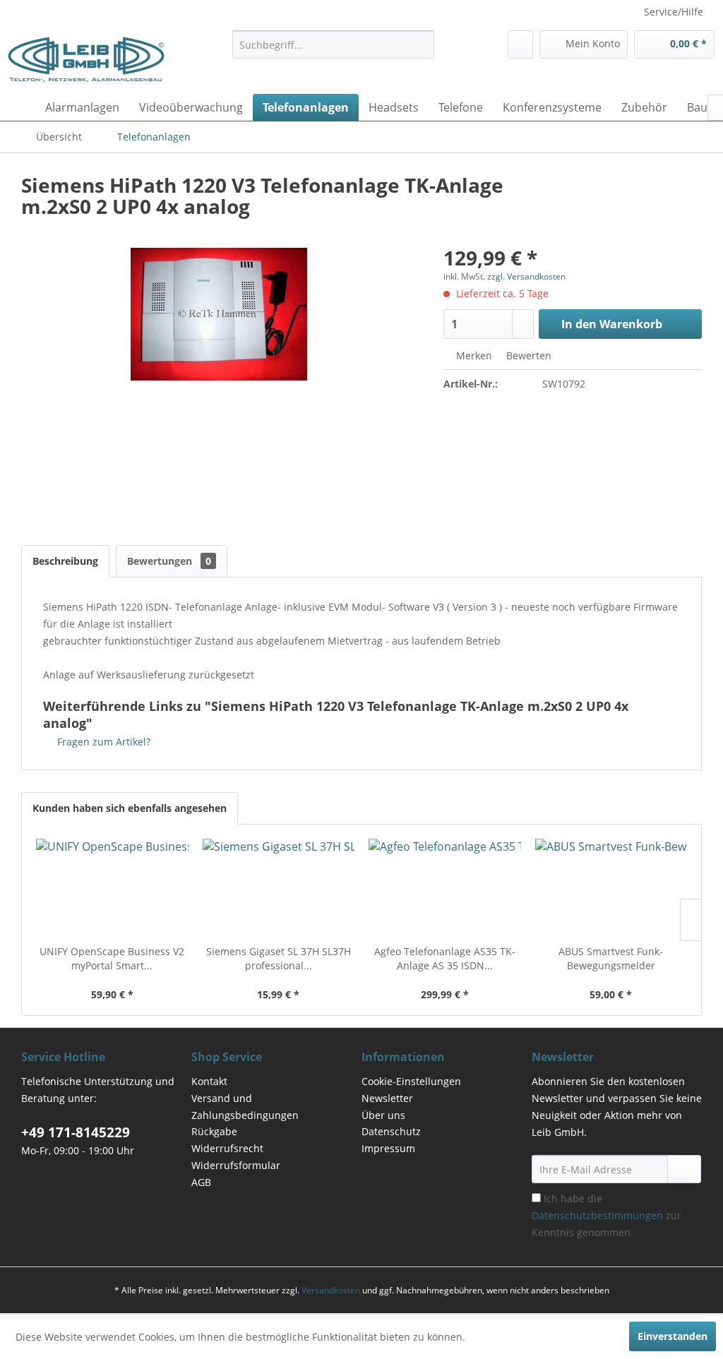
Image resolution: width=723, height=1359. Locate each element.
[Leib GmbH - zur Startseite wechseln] (86, 58)
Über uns (383, 1115)
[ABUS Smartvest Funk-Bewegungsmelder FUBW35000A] (611, 888)
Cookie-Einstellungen (411, 1081)
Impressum (388, 1148)
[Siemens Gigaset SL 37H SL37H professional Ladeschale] (279, 888)
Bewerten (527, 355)
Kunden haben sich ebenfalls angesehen (129, 808)
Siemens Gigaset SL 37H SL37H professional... (278, 958)
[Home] (21, 107)
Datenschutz (391, 1131)
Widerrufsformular (235, 1165)
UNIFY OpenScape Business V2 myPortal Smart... (112, 958)
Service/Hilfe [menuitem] (673, 11)
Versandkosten (330, 1290)
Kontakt (209, 1081)
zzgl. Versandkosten (526, 276)
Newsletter (387, 1098)
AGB (201, 1182)
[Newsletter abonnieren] (684, 1169)
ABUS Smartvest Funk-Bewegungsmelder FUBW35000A (610, 959)
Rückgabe (214, 1131)
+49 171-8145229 (75, 1132)
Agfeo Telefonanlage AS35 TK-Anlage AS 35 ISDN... (444, 958)
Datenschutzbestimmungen (597, 1215)
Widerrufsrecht (227, 1148)
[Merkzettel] (520, 44)
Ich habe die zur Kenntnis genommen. (606, 1215)
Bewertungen (169, 561)
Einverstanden (672, 1336)
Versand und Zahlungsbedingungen (245, 1106)
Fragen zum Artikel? (102, 741)
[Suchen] (421, 44)
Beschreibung (65, 561)
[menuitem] (333, 44)
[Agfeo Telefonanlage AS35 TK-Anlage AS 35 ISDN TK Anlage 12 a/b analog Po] (445, 888)
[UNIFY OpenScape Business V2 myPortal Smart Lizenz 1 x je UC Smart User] (112, 888)
